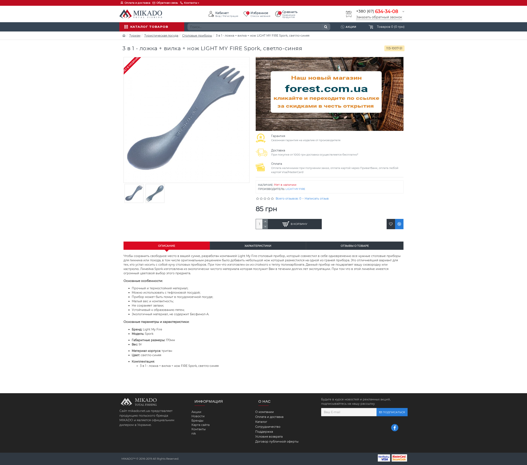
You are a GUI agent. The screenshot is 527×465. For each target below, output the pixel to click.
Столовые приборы (197, 35)
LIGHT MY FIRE (295, 189)
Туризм (134, 35)
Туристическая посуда (161, 35)
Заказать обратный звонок (379, 17)
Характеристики (258, 245)
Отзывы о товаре (355, 245)
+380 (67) (377, 11)
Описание (166, 245)
